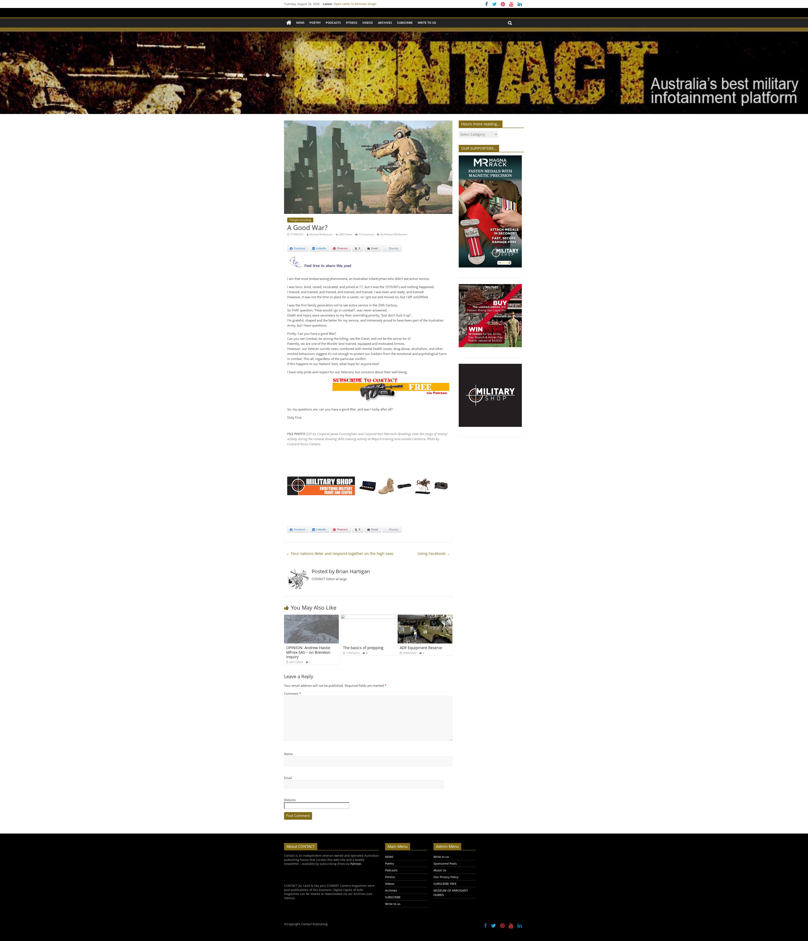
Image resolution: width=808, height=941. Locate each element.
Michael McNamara (321, 234)
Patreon (355, 864)
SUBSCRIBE (405, 23)
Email (288, 778)
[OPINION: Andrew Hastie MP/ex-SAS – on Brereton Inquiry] (311, 617)
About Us (439, 870)
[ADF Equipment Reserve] (425, 617)
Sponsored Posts (445, 864)
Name (288, 754)
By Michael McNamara (394, 234)
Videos (367, 23)
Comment (292, 693)
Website (290, 800)
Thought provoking (300, 220)
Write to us (427, 23)
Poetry (315, 23)
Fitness (351, 23)
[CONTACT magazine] (289, 22)
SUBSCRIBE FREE (445, 884)
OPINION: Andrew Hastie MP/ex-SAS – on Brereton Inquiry (308, 652)
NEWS (300, 23)
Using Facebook (433, 553)
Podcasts (333, 23)
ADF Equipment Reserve (421, 647)
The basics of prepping (363, 647)
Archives (385, 23)
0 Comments (366, 234)
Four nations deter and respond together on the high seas (339, 553)
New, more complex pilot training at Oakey (364, 4)
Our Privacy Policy (445, 877)
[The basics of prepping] (368, 617)
